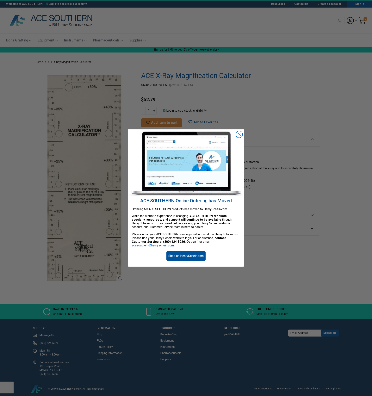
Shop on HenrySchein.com (186, 256)
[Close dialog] (239, 134)
